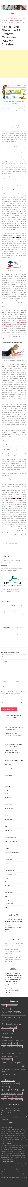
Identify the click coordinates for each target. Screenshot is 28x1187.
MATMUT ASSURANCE (7, 1059)
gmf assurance (19, 1040)
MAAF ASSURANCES (8, 1053)
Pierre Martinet (14, 18)
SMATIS (21, 1096)
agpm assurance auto (12, 1005)
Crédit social (14, 1104)
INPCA (20, 1043)
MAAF (14, 1050)
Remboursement (9, 885)
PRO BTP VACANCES (6, 1096)
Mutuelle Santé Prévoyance (11, 856)
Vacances (7, 907)
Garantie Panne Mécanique (11, 837)
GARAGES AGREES (9, 834)
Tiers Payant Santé (9, 903)
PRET (9, 22)
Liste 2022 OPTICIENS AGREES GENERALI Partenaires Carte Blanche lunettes (13, 959)
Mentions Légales (5, 1177)
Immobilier (7, 845)
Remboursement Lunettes (11, 889)
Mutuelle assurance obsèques (12, 852)
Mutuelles (18, 20)
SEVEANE (15, 1096)
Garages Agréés (8, 1037)
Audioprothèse (8, 790)
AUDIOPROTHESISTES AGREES (11, 1013)
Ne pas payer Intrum (7, 1127)
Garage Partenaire (7, 1030)
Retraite (13, 22)
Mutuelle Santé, (8, 859)
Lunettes (13, 20)
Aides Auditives (8, 764)
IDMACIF (15, 1043)
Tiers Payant (7, 900)
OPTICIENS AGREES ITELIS (10, 874)
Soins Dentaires (15, 1100)
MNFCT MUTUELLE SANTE (10, 543)
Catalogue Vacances (9, 801)
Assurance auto (8, 775)
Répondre (20, 608)
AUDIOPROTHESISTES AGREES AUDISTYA (11, 1017)
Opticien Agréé (5, 1086)
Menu (12, 13)
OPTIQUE (4, 22)
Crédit (3, 20)
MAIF (23, 1053)
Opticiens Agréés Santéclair (8, 1093)
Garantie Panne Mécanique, (11, 841)
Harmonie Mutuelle (6, 1043)
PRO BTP (20, 1093)
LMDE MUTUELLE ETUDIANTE (15, 1046)
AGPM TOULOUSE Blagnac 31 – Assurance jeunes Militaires (13, 951)
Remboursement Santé (10, 892)
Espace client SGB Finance (8, 1143)
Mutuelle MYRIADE (10, 1080)
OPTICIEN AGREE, (9, 867)
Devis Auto (7, 823)
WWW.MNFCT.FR (18, 177)
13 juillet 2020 (14, 627)
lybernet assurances (6, 1049)
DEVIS (3, 1027)
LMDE (3, 1046)
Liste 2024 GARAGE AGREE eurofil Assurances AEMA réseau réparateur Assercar (11, 1113)
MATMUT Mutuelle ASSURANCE (9, 1062)
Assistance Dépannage (10, 768)
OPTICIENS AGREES (13, 1090)
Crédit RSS (15, 915)
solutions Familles (16, 498)
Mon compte (14, 1123)
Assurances (22, 18)
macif (18, 1053)
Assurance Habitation (10, 782)
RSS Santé (14, 969)
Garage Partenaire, (9, 830)
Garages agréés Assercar (8, 1040)
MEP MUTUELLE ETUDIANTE (10, 1066)
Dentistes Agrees (9, 819)
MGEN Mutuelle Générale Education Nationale (11, 1076)
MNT (3, 1080)
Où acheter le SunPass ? (8, 1162)
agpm (3, 1005)
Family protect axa (11, 1027)
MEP (19, 1062)
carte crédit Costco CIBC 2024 (10, 1108)
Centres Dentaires (9, 808)
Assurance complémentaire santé (12, 779)
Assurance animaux (9, 771)
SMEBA (4, 1099)
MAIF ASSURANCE (7, 1056)
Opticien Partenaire (9, 870)
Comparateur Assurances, (11, 812)
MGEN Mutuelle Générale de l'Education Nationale (13, 1070)
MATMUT (17, 1056)
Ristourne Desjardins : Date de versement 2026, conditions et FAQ (13, 921)
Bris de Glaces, (8, 797)
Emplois (8, 20)
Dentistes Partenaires (11, 1024)
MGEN (23, 1066)
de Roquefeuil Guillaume (11, 606)
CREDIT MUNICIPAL (6, 1020)
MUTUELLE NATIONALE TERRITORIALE (10, 1083)
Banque (6, 793)
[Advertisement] (14, 64)
